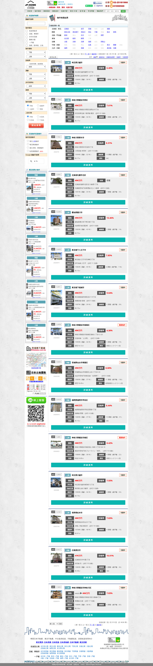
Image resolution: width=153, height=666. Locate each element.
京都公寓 (82, 646)
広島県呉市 (76, 550)
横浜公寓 (60, 646)
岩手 (82, 29)
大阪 (65, 41)
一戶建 (31, 42)
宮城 (89, 29)
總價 (94, 57)
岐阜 (74, 38)
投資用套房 (33, 31)
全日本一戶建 (45, 656)
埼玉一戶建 (73, 656)
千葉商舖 (75, 651)
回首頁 (62, 2)
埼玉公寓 (67, 646)
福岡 (65, 48)
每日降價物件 (34, 144)
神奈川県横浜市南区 (80, 437)
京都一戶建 (91, 656)
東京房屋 (83, 642)
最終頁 (94, 54)
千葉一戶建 (82, 656)
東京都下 (75, 32)
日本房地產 (64, 642)
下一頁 (87, 54)
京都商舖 (82, 651)
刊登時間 (125, 57)
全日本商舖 (44, 651)
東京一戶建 (55, 656)
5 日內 (32, 120)
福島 (108, 29)
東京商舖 (53, 651)
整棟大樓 (32, 39)
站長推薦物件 (34, 151)
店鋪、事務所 (34, 34)
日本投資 (55, 642)
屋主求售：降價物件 (37, 148)
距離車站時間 (110, 57)
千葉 (96, 32)
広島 (89, 45)
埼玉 (89, 32)
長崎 (82, 48)
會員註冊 (62, 4)
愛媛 (114, 45)
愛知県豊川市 (77, 212)
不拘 (31, 106)
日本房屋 (47, 642)
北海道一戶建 (54, 658)
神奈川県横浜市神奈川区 (81, 587)
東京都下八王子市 (79, 250)
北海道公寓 (44, 648)
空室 (41, 109)
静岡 (82, 38)
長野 (102, 35)
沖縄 (114, 48)
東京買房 (39, 642)
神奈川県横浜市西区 (80, 100)
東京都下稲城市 (78, 287)
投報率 (119, 57)
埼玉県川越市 (77, 62)
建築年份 (101, 57)
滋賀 (89, 41)
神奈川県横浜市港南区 (81, 325)
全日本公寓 (44, 646)
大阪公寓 (89, 646)
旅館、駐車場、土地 (36, 45)
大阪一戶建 (44, 658)
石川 (82, 35)
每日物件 (34, 141)
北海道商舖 (44, 653)
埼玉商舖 (67, 651)
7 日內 (42, 120)
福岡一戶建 (64, 658)
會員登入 (70, 4)
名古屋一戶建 (73, 658)
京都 (74, 41)
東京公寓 (53, 646)
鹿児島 (109, 48)
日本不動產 (74, 642)
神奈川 (83, 32)
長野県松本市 (77, 512)
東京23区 (67, 32)
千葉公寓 (75, 646)
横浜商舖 (60, 651)
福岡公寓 (53, 648)
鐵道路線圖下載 (36, 368)
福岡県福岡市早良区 (80, 400)
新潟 (65, 35)
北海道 (66, 29)
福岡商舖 (53, 653)
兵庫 (82, 41)
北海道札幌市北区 (79, 175)
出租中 (42, 106)
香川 (108, 45)
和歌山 (103, 41)
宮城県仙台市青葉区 (80, 362)
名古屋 (66, 38)
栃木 (108, 32)
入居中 (32, 109)
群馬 (114, 32)
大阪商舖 (89, 651)
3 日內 (42, 117)
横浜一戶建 (64, 656)
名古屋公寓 (61, 648)
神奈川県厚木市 (78, 137)
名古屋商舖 (61, 653)
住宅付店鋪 (33, 37)
